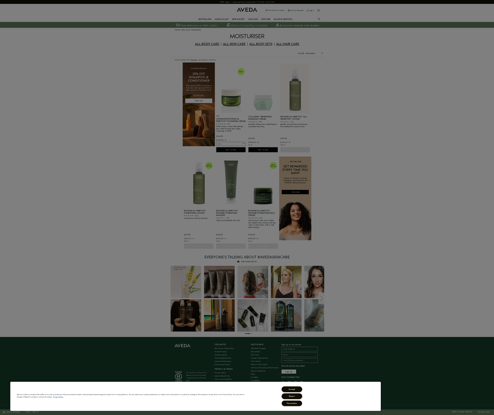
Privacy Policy (58, 397)
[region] (195, 396)
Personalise (292, 403)
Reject (292, 396)
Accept (292, 389)
